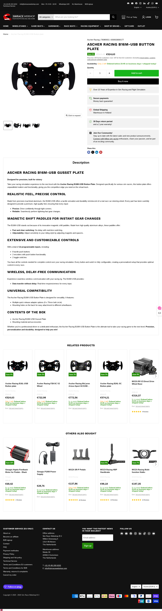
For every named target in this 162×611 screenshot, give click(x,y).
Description (81, 162)
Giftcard (129, 26)
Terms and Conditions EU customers (17, 565)
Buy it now (123, 81)
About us (6, 533)
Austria (151, 7)
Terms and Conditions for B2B (15, 568)
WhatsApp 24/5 (64, 4)
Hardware (53, 26)
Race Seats (70, 26)
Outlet (141, 26)
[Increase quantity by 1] (109, 73)
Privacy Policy (8, 554)
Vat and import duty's (16, 408)
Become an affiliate (10, 537)
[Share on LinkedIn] (96, 152)
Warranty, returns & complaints (15, 571)
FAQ (5, 547)
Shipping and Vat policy (12, 558)
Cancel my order (9, 575)
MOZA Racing (136, 389)
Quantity (90, 68)
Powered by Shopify (10, 598)
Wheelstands (19, 26)
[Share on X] (92, 152)
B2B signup (89, 4)
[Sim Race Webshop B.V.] (19, 17)
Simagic (8, 477)
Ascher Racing (10, 391)
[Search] (113, 17)
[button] (147, 17)
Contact (6, 544)
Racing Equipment (90, 26)
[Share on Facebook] (88, 152)
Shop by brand (112, 26)
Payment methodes (11, 551)
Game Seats (37, 26)
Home (6, 26)
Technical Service (9, 6)
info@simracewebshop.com (29, 4)
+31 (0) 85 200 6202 (10, 4)
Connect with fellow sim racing (105, 139)
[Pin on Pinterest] (100, 152)
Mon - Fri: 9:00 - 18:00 (48, 4)
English (136, 7)
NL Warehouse (77, 4)
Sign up (87, 545)
